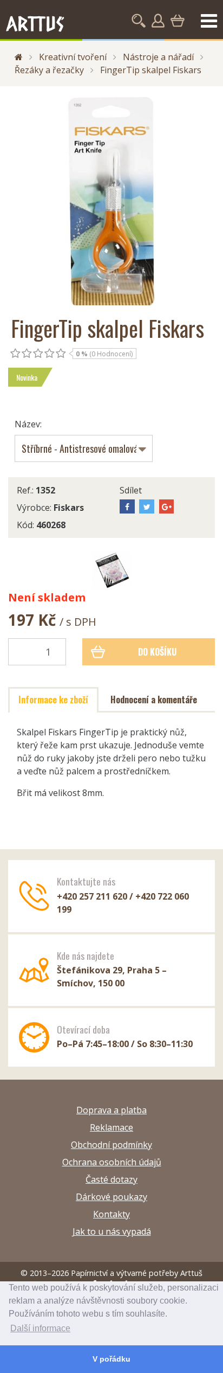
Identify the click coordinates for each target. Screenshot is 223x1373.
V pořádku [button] (111, 1359)
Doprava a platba (111, 1110)
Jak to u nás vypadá (112, 1231)
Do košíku (157, 651)
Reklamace (111, 1127)
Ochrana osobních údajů (111, 1162)
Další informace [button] (40, 1328)
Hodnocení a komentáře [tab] (153, 699)
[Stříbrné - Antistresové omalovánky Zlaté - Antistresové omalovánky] (84, 448)
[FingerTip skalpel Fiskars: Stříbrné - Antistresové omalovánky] (111, 570)
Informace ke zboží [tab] (53, 699)
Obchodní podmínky (111, 1145)
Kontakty (111, 1214)
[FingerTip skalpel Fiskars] (111, 201)
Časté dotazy (111, 1179)
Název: (28, 424)
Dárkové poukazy (111, 1197)
